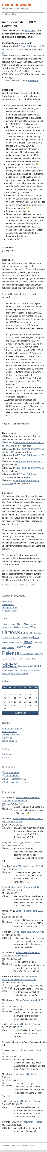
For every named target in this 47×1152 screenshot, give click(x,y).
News (28, 642)
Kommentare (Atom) (18, 782)
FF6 (31, 627)
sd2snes (39, 654)
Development (7, 627)
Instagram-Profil (9, 608)
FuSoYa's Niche (9, 731)
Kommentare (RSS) (18, 779)
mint (10, 642)
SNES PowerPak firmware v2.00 (29, 468)
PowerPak (23, 647)
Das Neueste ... (9, 754)
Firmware (11, 632)
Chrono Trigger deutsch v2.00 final (26, 842)
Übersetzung (22, 673)
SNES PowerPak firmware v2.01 (29, 461)
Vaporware (6, 671)
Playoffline (7, 738)
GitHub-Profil (8, 604)
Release (10, 653)
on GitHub (33, 80)
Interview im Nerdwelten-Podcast (25, 1024)
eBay (27, 627)
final (35, 627)
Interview (24, 638)
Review (30, 654)
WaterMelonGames (26, 671)
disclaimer (30, 30)
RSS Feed (14, 772)
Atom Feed (14, 776)
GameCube (7, 638)
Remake (23, 654)
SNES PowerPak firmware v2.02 (29, 455)
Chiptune (13, 624)
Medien (5, 642)
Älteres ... (6, 757)
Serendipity (15, 1145)
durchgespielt (19, 627)
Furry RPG (30, 633)
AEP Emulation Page (12, 728)
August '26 (20, 713)
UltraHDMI (37, 666)
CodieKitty (33, 624)
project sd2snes (9, 741)
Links (36, 637)
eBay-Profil (7, 601)
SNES (9, 665)
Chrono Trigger (23, 624)
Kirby (31, 638)
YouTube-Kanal (9, 611)
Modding (15, 642)
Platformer (10, 648)
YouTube (6, 673)
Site (34, 658)
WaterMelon (14, 671)
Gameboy (38, 633)
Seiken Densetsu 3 (14, 659)
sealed (4, 659)
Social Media (22, 666)
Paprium (36, 642)
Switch (30, 666)
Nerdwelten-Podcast (11, 735)
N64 (21, 642)
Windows (37, 671)
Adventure (5, 624)
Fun (23, 632)
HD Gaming (16, 638)
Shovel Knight (26, 659)
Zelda (13, 674)
